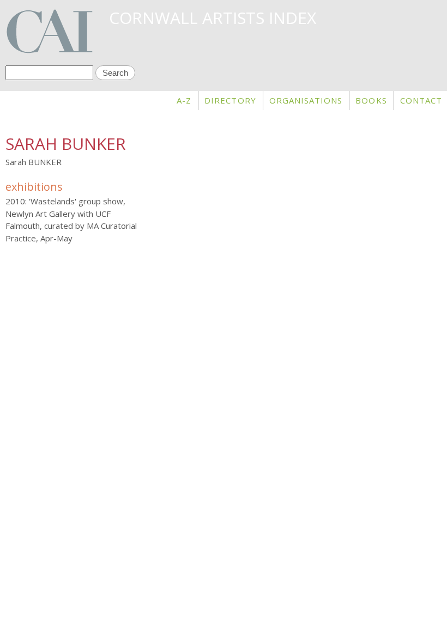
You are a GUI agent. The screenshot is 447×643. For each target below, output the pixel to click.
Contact (421, 100)
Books (370, 100)
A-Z (184, 100)
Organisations (306, 100)
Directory (230, 100)
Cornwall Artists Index (212, 18)
